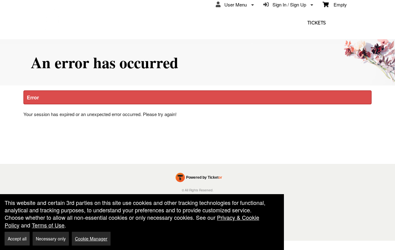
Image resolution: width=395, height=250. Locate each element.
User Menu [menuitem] (234, 4)
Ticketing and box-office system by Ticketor (199, 178)
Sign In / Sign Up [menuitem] (288, 4)
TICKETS (316, 23)
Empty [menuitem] (338, 4)
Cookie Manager (91, 238)
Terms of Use (48, 225)
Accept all (17, 238)
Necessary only (51, 238)
